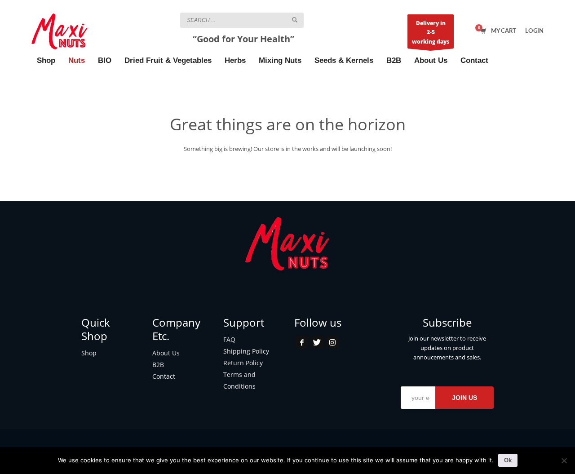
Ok (508, 460)
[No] (563, 460)
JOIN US (464, 397)
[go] (294, 20)
